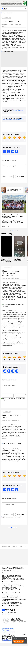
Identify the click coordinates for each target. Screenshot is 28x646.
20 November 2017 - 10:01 (7, 24)
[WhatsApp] (16, 151)
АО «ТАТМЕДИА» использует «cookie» (7, 628)
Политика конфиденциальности (8, 637)
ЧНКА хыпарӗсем (7, 17)
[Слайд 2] (12, 227)
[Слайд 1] (10, 227)
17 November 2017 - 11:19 (7, 275)
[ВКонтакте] (4, 151)
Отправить (20, 176)
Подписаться (18, 641)
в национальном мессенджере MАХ (13, 118)
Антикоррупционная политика (8, 626)
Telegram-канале (17, 110)
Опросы (21, 544)
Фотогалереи (6, 544)
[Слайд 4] (15, 227)
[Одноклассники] (8, 151)
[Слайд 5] (17, 227)
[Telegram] (12, 151)
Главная (14, 544)
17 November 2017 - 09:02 (7, 417)
